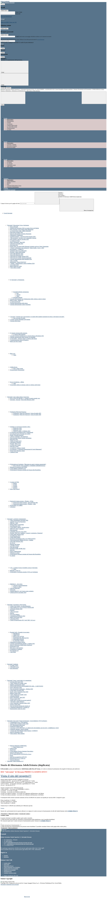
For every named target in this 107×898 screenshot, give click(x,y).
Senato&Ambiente (17, 297)
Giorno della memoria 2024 (17, 534)
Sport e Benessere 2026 (16, 687)
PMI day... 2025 (14, 523)
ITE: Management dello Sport (17, 725)
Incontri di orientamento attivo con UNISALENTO (22, 538)
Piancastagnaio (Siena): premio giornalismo (20, 438)
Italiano (15, 483)
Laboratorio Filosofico (15, 442)
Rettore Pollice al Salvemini (17, 524)
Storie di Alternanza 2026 (16, 732)
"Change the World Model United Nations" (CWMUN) (24, 730)
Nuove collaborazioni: (15, 551)
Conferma (8, 87)
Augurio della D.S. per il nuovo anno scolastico (22, 591)
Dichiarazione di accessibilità (11, 868)
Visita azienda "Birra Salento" (17, 733)
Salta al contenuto (5, 1)
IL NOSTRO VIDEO (18, 640)
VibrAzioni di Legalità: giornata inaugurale (20, 257)
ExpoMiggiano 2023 (15, 536)
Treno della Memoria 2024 (16, 253)
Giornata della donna (15, 321)
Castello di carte (14, 452)
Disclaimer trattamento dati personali (10, 884)
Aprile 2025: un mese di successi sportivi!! (20, 700)
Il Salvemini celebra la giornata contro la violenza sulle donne (25, 384)
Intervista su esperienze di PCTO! (18, 757)
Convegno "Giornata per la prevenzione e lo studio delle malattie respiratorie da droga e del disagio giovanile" (37, 316)
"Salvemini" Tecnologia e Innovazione (16, 604)
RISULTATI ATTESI (18, 636)
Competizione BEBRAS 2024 (17, 616)
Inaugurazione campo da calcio (17, 708)
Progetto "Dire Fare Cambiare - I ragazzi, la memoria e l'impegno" (26, 533)
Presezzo (12, 610)
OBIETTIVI (16, 635)
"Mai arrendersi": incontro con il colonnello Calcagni (23, 238)
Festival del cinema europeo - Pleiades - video (24, 504)
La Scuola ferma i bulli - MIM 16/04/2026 (20, 231)
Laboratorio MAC (14, 618)
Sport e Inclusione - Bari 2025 (17, 242)
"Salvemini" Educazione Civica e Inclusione (18, 225)
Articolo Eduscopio (15, 588)
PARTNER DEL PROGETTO (21, 638)
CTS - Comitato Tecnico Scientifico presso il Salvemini (24, 567)
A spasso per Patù (14, 482)
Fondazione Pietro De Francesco (18, 411)
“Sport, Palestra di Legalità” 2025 (18, 694)
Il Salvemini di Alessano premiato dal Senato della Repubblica (25, 470)
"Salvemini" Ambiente (12, 664)
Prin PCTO (13, 750)
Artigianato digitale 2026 (16, 609)
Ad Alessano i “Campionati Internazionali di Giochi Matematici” (26, 449)
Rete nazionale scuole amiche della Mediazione (21, 229)
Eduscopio (12, 589)
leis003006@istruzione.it (19, 842)
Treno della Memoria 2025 (16, 255)
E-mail (17, 36)
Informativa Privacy (9, 866)
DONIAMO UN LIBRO (16, 505)
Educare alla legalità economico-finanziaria (20, 233)
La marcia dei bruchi (15, 301)
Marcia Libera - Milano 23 (16, 300)
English (15, 485)
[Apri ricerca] (94, 98)
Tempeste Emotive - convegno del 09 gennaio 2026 (22, 236)
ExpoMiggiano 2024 (15, 526)
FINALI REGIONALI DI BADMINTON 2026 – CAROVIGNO (26, 686)
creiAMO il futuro (14, 545)
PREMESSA (16, 633)
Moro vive (13, 353)
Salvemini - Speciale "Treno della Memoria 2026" (22, 399)
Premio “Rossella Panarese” (17, 435)
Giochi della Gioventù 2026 (17, 690)
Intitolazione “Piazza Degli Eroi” (18, 262)
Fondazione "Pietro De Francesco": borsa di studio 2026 (27, 414)
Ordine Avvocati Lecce (15, 441)
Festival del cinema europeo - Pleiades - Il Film (22, 501)
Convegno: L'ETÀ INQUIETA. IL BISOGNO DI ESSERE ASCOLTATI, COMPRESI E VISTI (34, 728)
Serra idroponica (14, 668)
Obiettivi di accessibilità (10, 870)
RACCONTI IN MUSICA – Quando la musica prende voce (25, 398)
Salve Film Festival (15, 489)
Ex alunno (12, 555)
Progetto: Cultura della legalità (17, 252)
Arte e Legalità (13, 260)
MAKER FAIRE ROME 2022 (17, 548)
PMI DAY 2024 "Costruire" (17, 528)
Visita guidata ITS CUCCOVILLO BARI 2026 (22, 607)
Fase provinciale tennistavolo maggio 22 (20, 706)
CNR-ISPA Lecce (14, 667)
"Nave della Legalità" (15, 267)
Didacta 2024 (13, 748)
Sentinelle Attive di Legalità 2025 (18, 250)
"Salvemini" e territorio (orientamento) (16, 519)
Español (15, 486)
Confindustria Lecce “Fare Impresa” (19, 722)
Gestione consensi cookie (10, 873)
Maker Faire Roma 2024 (16, 617)
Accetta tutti (25, 813)
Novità (61, 194)
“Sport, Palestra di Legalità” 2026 (18, 683)
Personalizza (4, 813)
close (2, 104)
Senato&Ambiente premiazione (21, 292)
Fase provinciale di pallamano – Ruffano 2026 (21, 689)
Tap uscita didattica (15, 614)
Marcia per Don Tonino (16, 341)
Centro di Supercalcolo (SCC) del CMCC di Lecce (22, 620)
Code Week (13, 652)
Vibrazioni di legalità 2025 (16, 243)
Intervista (12, 550)
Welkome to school (15, 552)
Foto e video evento (18, 368)
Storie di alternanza (15, 759)
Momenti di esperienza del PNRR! (18, 467)
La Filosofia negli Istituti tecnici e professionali (21, 432)
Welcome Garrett (14, 446)
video (14, 383)
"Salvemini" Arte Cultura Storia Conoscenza (18, 397)
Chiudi (2, 48)
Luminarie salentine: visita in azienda (19, 729)
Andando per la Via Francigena (18, 521)
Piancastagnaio (13, 530)
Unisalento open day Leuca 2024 (18, 531)
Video (17, 296)
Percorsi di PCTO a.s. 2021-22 (17, 758)
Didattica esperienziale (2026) (17, 684)
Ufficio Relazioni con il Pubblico (12, 867)
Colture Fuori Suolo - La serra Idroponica (20, 606)
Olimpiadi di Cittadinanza (16, 235)
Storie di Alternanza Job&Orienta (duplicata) (21, 645)
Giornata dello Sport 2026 (16, 682)
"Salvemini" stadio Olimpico (17, 701)
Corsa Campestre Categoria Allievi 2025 (20, 703)
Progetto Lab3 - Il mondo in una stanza (20, 632)
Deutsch (15, 487)
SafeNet (12, 613)
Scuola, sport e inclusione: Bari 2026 (19, 691)
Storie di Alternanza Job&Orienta (18, 745)
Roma (11, 755)
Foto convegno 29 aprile (19, 318)
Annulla (3, 87)
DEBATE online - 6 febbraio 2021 (21, 431)
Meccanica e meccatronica (16, 647)
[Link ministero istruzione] (7, 2)
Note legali (6, 864)
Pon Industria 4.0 (14, 650)
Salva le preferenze (12, 828)
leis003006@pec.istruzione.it (20, 844)
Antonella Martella (14, 696)
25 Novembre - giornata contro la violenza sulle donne (23, 338)
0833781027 (9, 841)
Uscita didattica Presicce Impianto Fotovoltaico (21, 751)
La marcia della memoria (19, 334)
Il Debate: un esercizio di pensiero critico (20, 426)
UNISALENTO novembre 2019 (18, 592)
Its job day (12, 543)
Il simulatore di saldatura (16, 649)
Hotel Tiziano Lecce (18, 747)
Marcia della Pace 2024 (16, 266)
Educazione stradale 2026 (16, 232)
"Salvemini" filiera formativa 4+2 (15, 761)
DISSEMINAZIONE (18, 639)
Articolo (18, 294)
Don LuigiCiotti (14, 226)
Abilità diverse (14, 367)
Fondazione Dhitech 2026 (16, 726)
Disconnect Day (14, 245)
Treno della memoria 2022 (16, 541)
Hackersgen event (14, 646)
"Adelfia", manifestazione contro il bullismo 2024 (22, 263)
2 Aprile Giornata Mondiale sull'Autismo (20, 319)
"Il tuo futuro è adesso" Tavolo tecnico (19, 527)
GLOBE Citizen (14, 665)
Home (61, 192)
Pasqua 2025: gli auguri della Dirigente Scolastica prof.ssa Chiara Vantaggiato (29, 246)
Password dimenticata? (6, 16)
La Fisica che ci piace (15, 445)
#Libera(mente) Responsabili (17, 370)
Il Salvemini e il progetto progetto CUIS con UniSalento (24, 572)
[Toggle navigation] (13, 98)
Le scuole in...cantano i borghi (17, 448)
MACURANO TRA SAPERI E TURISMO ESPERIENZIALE (29, 465)
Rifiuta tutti (13, 813)
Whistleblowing (8, 871)
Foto (17, 293)
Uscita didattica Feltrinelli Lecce (18, 468)
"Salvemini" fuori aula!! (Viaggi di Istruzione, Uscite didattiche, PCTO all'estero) (27, 721)
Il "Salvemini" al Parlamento (17, 279)
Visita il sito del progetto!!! (16, 775)
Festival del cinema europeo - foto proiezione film (25, 502)
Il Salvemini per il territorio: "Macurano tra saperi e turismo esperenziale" (28, 464)
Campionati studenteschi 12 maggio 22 (19, 707)
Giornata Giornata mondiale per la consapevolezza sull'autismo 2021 (27, 335)
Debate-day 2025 (17, 428)
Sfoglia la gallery (17, 587)
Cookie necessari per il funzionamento (10, 825)
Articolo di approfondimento (20, 585)
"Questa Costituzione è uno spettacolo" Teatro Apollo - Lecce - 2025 (27, 248)
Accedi (2, 4)
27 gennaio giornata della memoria (18, 333)
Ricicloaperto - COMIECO (16, 249)
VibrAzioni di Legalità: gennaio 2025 (19, 256)
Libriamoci (12, 506)
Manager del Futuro (15, 544)
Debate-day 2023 (17, 429)
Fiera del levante (14, 547)
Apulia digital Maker (15, 537)
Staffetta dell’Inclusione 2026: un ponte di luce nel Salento (24, 228)
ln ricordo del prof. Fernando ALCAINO (20, 433)
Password (17, 13)
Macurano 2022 (14, 439)
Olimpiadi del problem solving (17, 642)
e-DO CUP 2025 (14, 611)
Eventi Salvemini (8, 213)
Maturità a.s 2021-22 (15, 570)
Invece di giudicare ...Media (17, 382)
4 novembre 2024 (14, 265)
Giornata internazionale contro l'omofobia (20, 304)
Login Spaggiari (40, 39)
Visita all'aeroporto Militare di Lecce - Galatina (21, 540)
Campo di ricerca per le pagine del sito (10, 203)
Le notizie (61, 195)
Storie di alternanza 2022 (16, 752)
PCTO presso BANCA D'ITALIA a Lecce (20, 754)
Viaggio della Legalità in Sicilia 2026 (19, 723)
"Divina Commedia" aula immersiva (19, 436)
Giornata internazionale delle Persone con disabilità (22, 337)
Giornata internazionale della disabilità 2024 (21, 259)
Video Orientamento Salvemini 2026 (19, 520)
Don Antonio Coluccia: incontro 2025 (19, 239)
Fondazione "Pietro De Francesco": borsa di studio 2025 (27, 413)
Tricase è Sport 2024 (15, 704)
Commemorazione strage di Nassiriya (19, 340)
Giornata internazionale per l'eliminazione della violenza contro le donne (28, 299)
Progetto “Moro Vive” (15, 443)
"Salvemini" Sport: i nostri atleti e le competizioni (19, 680)
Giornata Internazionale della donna (19, 303)
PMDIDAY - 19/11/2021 (16, 584)
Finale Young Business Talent (17, 450)
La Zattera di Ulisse (15, 240)
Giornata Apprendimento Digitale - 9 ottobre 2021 (22, 643)
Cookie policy (7, 863)
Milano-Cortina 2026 (15, 693)
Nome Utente (18, 12)
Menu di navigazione (88, 210)
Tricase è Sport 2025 (15, 699)
